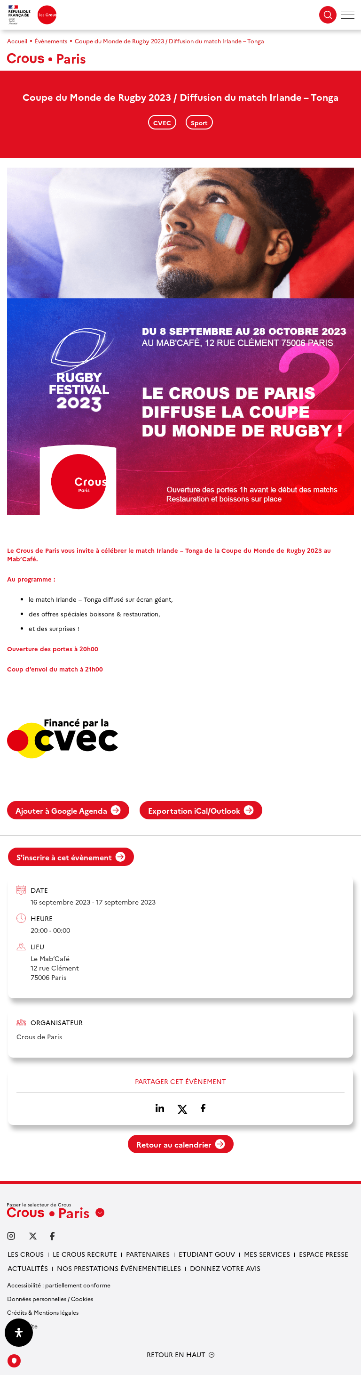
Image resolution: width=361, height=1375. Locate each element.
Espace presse (323, 1254)
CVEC (162, 122)
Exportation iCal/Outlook (194, 810)
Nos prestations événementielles (119, 1268)
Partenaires (148, 1254)
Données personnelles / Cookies (50, 1298)
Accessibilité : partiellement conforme (58, 1285)
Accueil (17, 41)
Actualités (28, 1268)
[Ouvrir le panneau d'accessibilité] (19, 1332)
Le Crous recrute (85, 1254)
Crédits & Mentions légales (42, 1312)
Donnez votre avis (225, 1268)
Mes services (267, 1254)
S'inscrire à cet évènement (64, 857)
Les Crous (26, 1254)
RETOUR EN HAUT (176, 1354)
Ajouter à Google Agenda (61, 810)
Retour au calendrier (174, 1144)
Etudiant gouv (207, 1254)
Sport (199, 122)
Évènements (51, 41)
